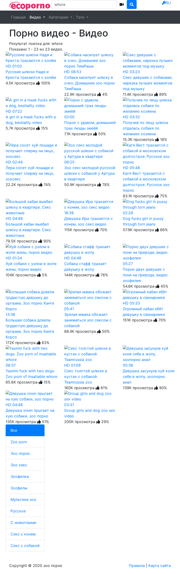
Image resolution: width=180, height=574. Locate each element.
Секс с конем (23, 534)
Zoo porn (19, 441)
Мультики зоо (23, 499)
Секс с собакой (25, 545)
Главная (18, 17)
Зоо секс (19, 465)
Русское (18, 511)
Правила (137, 565)
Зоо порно (20, 453)
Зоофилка (20, 476)
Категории (59, 17)
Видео (36, 17)
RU (168, 2)
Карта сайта (159, 565)
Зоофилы (19, 488)
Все (14, 430)
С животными (23, 522)
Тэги (81, 17)
